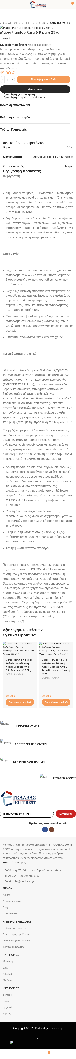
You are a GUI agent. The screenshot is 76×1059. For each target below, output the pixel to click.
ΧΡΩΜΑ (41, 23)
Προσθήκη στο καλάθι (43, 79)
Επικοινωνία (10, 913)
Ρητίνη (6, 1000)
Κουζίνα (7, 973)
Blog (5, 907)
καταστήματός (11, 862)
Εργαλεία (8, 1007)
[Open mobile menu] (4, 4)
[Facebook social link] (45, 829)
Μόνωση (8, 961)
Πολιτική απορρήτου (15, 928)
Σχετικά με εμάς (12, 900)
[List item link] (38, 876)
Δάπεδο (7, 994)
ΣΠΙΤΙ (28, 23)
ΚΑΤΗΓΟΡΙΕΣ (11, 954)
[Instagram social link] (51, 829)
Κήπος (7, 1013)
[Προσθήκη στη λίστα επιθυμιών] (34, 645)
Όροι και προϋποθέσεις (16, 940)
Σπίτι (5, 967)
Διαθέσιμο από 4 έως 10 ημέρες (53, 156)
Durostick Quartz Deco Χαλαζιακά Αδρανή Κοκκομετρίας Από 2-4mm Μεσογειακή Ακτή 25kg (56, 666)
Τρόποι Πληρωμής (14, 946)
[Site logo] (37, 4)
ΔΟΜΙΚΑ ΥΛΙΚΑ (60, 23)
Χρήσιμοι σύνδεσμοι (17, 921)
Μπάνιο (7, 980)
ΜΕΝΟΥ (7, 888)
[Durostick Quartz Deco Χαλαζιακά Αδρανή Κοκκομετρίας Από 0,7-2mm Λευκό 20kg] (20, 649)
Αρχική (7, 894)
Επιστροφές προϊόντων (16, 934)
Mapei (6, 38)
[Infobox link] (19, 725)
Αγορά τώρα (35, 89)
